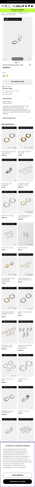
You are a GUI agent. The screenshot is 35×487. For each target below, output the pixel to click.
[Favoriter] (29, 6)
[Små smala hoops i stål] (4, 76)
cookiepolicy (22, 467)
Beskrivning (7, 98)
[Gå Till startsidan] (17, 6)
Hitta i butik (8, 88)
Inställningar (17, 475)
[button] (26, 6)
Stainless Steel (11, 13)
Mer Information (9, 118)
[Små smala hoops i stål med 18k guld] (7, 76)
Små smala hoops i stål (8, 14)
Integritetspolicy (8, 467)
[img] (15, 62)
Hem (3, 13)
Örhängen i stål (22, 13)
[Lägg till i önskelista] (30, 65)
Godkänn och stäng (17, 481)
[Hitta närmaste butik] (23, 6)
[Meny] (2, 6)
